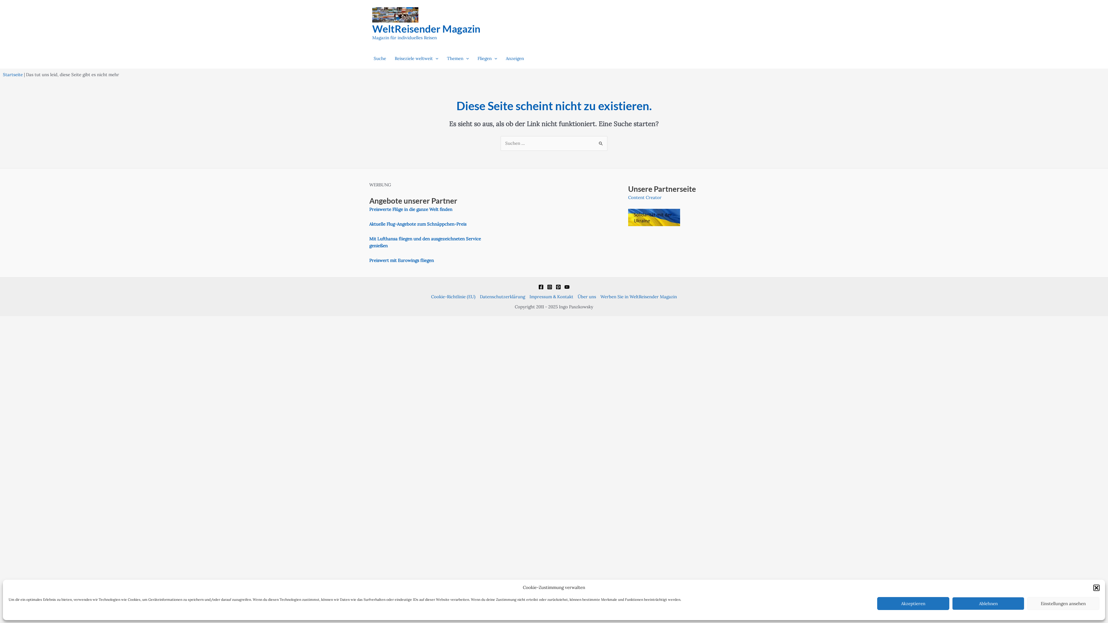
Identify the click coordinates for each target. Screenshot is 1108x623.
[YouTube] (567, 287)
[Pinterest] (558, 287)
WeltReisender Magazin (426, 28)
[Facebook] (541, 287)
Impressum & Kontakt (551, 296)
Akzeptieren (913, 603)
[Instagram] (549, 287)
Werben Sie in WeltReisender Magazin (638, 296)
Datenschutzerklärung (502, 296)
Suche (380, 58)
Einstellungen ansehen (1063, 603)
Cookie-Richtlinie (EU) (453, 296)
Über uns (587, 296)
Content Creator (645, 197)
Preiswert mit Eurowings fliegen (401, 260)
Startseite (13, 74)
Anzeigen (515, 58)
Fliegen (485, 58)
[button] (1096, 588)
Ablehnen (988, 603)
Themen (455, 58)
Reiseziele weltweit (414, 58)
